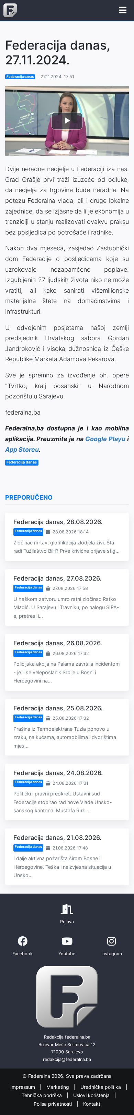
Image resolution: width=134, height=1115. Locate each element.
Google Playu (105, 438)
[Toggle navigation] (123, 10)
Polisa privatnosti (53, 1104)
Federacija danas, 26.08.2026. (57, 643)
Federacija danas (20, 77)
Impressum (23, 1087)
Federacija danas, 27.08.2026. (57, 578)
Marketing (58, 1087)
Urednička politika (101, 1087)
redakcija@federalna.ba (67, 1059)
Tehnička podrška (42, 1095)
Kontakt (91, 1104)
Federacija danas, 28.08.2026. (57, 521)
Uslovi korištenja (92, 1095)
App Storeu (22, 449)
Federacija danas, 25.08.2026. (57, 708)
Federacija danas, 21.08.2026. (57, 837)
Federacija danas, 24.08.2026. (58, 773)
